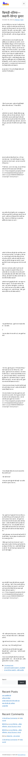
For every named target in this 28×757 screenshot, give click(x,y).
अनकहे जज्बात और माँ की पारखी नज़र (11, 701)
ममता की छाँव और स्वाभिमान (8, 703)
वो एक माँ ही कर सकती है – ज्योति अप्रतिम (14, 670)
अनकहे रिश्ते (5, 706)
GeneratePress (21, 754)
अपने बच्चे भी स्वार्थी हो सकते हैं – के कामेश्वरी (14, 668)
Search (4, 679)
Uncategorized (8, 665)
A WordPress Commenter (10, 718)
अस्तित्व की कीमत (6, 698)
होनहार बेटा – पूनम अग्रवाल (13, 736)
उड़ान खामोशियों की (6, 695)
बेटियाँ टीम (4, 724)
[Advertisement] (14, 88)
